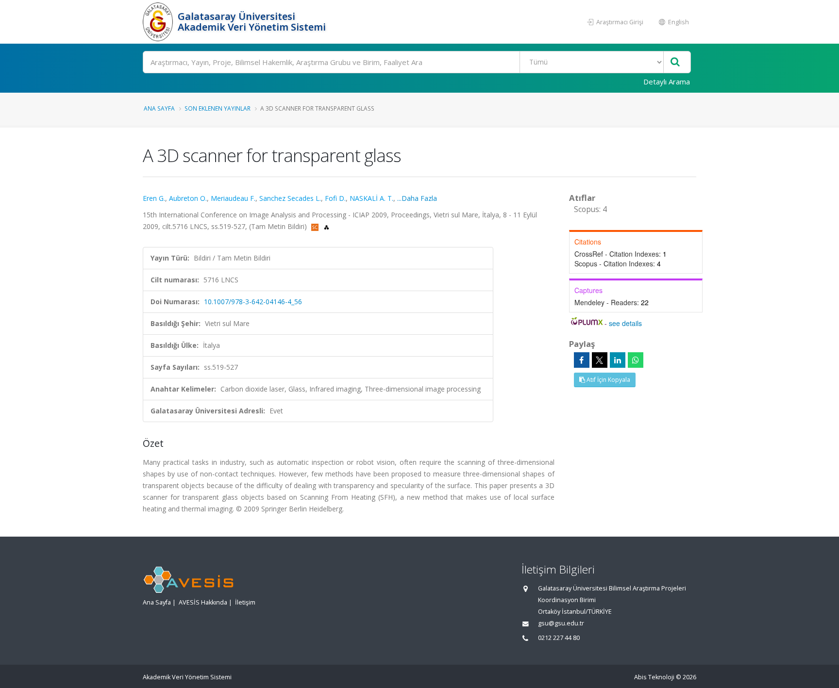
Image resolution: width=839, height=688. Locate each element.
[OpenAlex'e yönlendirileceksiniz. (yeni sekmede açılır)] (326, 226)
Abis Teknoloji (654, 677)
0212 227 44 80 (559, 638)
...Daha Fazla (417, 198)
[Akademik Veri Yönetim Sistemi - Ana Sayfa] (159, 22)
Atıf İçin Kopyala (607, 380)
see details (625, 323)
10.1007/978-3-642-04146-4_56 (253, 301)
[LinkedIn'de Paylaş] (617, 360)
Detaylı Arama (666, 81)
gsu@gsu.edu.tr (561, 623)
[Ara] (675, 62)
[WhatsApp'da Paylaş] (635, 360)
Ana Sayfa (159, 108)
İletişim (245, 602)
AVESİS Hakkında (203, 602)
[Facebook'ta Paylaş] (581, 360)
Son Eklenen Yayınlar (218, 108)
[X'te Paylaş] (599, 360)
